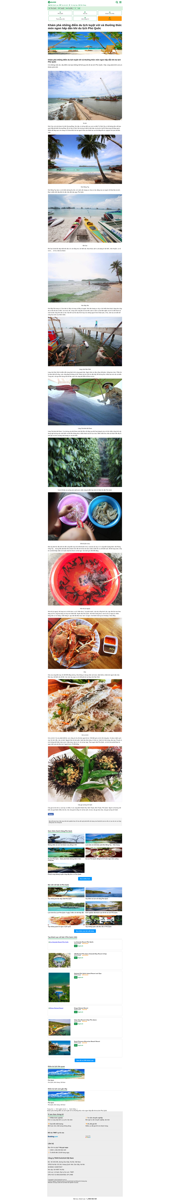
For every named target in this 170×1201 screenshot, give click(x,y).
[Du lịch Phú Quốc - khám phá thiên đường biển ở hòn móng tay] (66, 852)
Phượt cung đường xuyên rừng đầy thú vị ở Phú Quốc (64, 874)
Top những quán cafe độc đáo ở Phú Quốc (98, 926)
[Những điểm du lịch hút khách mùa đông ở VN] (66, 838)
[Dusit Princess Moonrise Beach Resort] (59, 1048)
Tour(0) (62, 8)
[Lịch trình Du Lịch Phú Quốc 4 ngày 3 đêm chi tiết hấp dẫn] (66, 906)
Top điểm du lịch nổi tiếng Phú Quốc (96, 898)
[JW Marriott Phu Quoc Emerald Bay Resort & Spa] (59, 960)
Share (51, 814)
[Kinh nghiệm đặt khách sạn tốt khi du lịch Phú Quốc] (103, 906)
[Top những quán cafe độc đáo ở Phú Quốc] (103, 920)
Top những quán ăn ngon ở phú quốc (59, 926)
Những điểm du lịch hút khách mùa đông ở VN (62, 845)
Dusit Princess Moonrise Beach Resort (87, 1041)
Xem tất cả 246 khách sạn (85, 1060)
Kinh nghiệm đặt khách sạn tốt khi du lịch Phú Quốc (101, 912)
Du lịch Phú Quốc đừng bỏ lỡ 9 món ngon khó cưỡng (101, 859)
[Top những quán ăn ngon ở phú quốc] (66, 920)
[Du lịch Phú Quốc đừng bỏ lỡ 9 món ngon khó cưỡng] (103, 852)
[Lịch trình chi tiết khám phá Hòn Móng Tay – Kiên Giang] (103, 838)
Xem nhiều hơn (85, 879)
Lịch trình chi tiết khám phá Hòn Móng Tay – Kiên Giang (102, 845)
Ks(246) (70, 8)
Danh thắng (72, 1109)
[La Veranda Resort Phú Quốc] (59, 942)
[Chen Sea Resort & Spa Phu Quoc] (59, 1027)
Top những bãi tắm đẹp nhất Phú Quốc (60, 898)
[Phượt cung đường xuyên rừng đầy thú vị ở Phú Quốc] (66, 868)
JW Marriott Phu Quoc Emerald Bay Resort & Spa (90, 954)
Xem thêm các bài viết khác (85, 931)
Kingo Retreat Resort (81, 1008)
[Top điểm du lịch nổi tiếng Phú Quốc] (103, 892)
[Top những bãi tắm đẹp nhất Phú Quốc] (66, 892)
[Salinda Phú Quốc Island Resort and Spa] (59, 987)
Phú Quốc (53, 8)
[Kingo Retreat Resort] (59, 1008)
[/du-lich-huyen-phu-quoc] (66, 1074)
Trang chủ (50, 1109)
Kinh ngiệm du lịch (61, 1109)
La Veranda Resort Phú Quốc (83, 942)
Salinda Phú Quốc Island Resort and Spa (87, 973)
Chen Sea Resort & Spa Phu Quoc (85, 1020)
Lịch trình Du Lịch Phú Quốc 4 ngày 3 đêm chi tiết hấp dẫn (66, 912)
